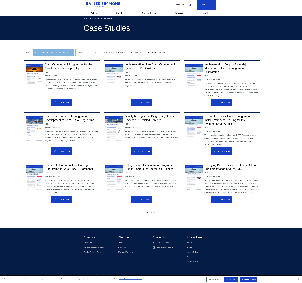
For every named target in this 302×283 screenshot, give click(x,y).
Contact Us (206, 5)
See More (151, 212)
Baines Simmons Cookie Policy (130, 279)
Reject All (231, 279)
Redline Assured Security (93, 252)
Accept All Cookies (249, 279)
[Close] (298, 279)
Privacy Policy (192, 257)
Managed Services (149, 13)
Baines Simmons (89, 19)
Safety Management (87, 53)
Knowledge (179, 13)
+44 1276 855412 (164, 243)
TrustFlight (88, 243)
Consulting (120, 13)
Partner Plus (179, 5)
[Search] (190, 4)
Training (94, 13)
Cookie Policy (192, 252)
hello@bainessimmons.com (167, 247)
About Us (205, 13)
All (27, 53)
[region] (151, 279)
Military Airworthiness (113, 53)
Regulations (136, 53)
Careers (190, 247)
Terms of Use (192, 262)
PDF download (63, 102)
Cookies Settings (214, 279)
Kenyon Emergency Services (95, 247)
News (189, 243)
